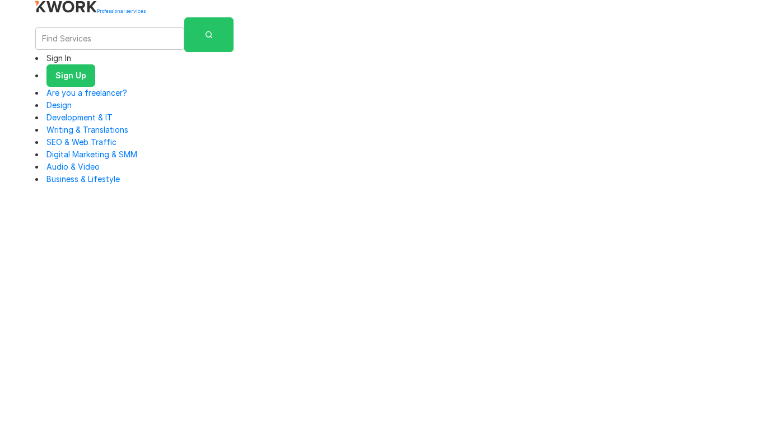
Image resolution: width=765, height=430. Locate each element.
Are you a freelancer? (86, 92)
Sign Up (70, 75)
